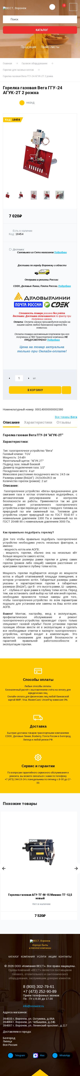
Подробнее (64, 286)
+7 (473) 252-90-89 (40, 991)
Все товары (66, 417)
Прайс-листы (50, 47)
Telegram (20, 1055)
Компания (28, 956)
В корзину (35, 390)
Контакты (65, 956)
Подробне (59, 252)
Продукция (28, 47)
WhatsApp (64, 1055)
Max (42, 1055)
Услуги (42, 956)
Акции (52, 956)
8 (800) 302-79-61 (38, 986)
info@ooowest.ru (33, 1006)
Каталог (41, 30)
